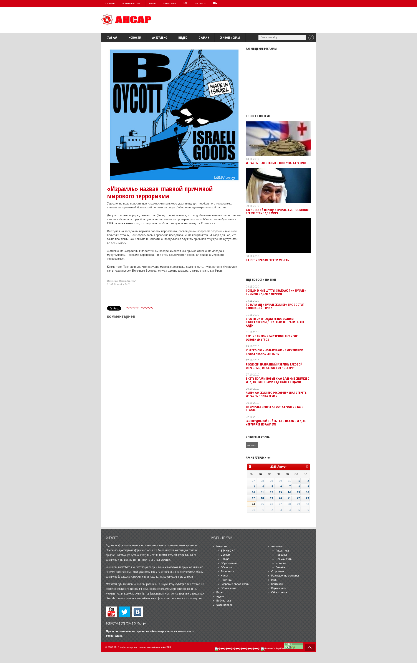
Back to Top (310, 647)
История (281, 563)
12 (271, 492)
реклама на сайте (132, 3)
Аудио (220, 596)
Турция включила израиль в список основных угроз (272, 337)
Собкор (225, 554)
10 (253, 492)
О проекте (277, 571)
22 (298, 498)
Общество (227, 567)
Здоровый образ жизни (235, 584)
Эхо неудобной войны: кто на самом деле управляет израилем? (276, 422)
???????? (132, 308)
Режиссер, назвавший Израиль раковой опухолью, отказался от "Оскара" (274, 366)
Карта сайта (278, 588)
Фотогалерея (224, 605)
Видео (182, 37)
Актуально (159, 37)
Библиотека (223, 600)
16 (307, 492)
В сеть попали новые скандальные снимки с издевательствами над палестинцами (277, 380)
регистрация (169, 3)
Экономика (227, 571)
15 (298, 492)
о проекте (110, 3)
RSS (186, 3)
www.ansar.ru (186, 631)
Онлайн (204, 37)
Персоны (281, 554)
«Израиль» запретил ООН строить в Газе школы (274, 408)
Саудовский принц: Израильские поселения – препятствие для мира (278, 211)
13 (280, 492)
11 (262, 492)
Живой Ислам (230, 37)
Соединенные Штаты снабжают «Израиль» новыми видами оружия (276, 292)
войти (152, 3)
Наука (224, 575)
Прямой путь (283, 559)
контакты (200, 3)
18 (262, 498)
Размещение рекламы (285, 575)
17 (253, 498)
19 (271, 498)
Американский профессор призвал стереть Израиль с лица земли (276, 394)
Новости (135, 37)
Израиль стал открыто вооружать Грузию (276, 163)
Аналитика (282, 550)
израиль (251, 445)
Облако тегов (279, 592)
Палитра (226, 579)
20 (280, 498)
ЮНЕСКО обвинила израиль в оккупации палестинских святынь (274, 352)
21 (289, 498)
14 (289, 492)
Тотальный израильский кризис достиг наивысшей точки (275, 306)
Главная (111, 37)
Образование (229, 563)
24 (253, 504)
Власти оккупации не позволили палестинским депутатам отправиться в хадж (275, 322)
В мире (225, 559)
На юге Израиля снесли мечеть (267, 260)
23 (307, 498)
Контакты (277, 584)
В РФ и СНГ (228, 550)
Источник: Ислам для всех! (121, 280)
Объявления (228, 588)
